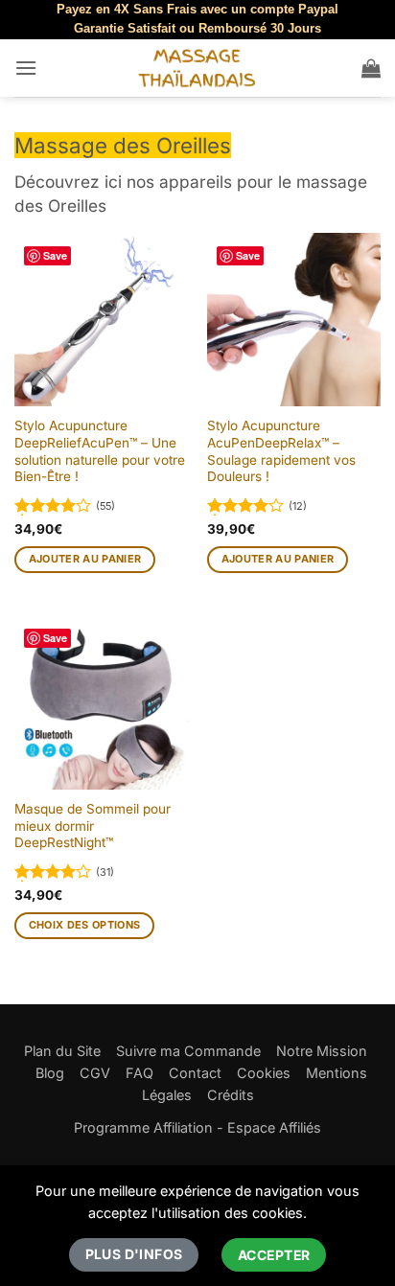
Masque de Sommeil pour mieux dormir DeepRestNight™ (92, 825)
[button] (25, 67)
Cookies (263, 1073)
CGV (95, 1073)
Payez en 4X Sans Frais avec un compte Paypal (197, 9)
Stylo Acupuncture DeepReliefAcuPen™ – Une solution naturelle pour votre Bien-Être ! (99, 451)
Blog (49, 1073)
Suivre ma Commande (188, 1051)
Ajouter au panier (85, 558)
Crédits (230, 1095)
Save (55, 255)
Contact (195, 1073)
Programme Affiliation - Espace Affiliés (197, 1127)
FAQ (139, 1073)
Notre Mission (321, 1051)
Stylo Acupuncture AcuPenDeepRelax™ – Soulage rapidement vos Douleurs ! (281, 451)
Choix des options (85, 924)
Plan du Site (62, 1051)
